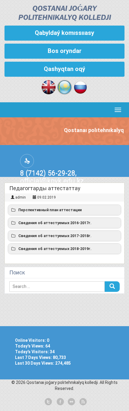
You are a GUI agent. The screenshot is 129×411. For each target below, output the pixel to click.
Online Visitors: (31, 340)
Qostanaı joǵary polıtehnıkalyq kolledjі (64, 13)
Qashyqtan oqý (64, 69)
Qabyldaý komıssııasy (64, 32)
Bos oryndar (65, 50)
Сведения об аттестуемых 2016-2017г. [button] (55, 223)
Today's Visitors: (32, 352)
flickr (71, 401)
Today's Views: (30, 346)
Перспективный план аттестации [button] (50, 210)
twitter (48, 401)
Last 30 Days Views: (35, 363)
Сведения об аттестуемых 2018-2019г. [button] (55, 248)
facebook (59, 401)
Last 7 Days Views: (34, 357)
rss (82, 401)
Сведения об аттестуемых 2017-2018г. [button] (55, 235)
